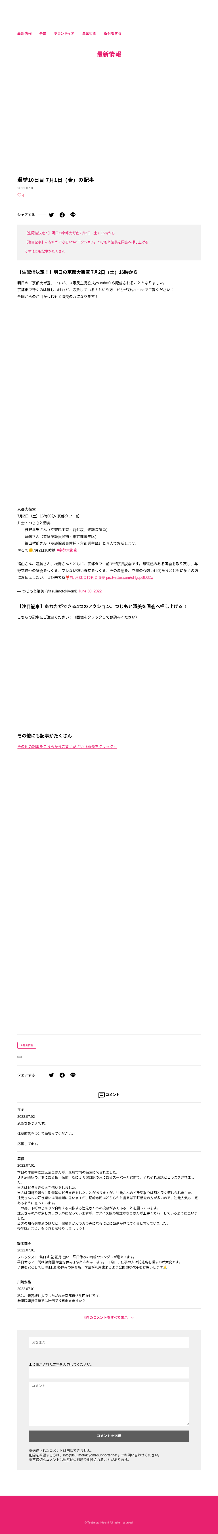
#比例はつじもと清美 (87, 577)
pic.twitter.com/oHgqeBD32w (129, 577)
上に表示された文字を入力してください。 (61, 1365)
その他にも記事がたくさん (44, 251)
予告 (42, 34)
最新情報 (24, 34)
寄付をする (112, 34)
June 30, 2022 (90, 591)
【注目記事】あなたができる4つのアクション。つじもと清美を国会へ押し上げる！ (88, 242)
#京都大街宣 (67, 550)
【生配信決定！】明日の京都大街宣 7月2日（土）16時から (69, 233)
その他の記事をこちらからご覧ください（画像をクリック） (67, 747)
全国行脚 (89, 34)
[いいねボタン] (19, 1057)
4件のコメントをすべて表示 (106, 1317)
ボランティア (64, 34)
